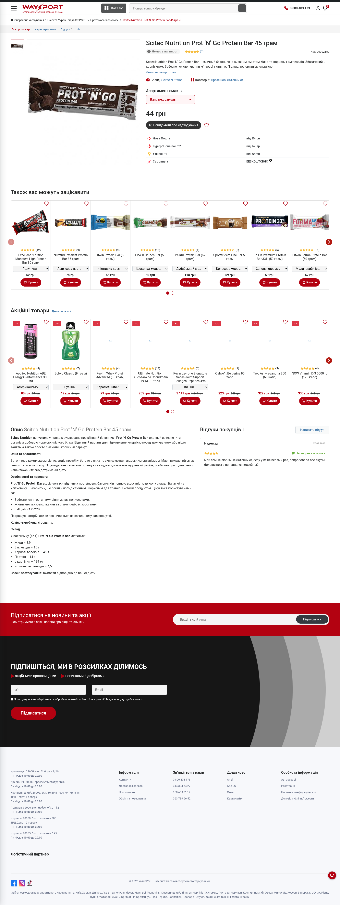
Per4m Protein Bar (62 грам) (190, 257)
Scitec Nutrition (172, 80)
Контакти (125, 779)
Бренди (232, 785)
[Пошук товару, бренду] (242, 8)
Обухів (200, 896)
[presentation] (11, 242)
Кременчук (143, 896)
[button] (13, 8)
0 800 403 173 (300, 8)
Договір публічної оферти (297, 798)
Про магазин (127, 792)
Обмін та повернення (132, 798)
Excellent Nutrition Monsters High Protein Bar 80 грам (30, 258)
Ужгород (105, 896)
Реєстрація (288, 785)
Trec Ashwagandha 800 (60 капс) (269, 375)
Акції (230, 779)
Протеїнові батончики (227, 80)
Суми (316, 892)
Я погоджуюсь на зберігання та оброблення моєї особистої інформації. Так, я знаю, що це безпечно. (78, 699)
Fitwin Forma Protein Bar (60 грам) (309, 257)
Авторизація (289, 779)
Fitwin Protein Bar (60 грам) (110, 257)
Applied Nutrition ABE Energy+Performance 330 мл (30, 377)
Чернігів (198, 892)
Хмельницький (170, 892)
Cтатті (231, 792)
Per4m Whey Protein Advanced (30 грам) (110, 375)
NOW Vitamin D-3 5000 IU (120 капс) (309, 375)
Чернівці (140, 892)
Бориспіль (175, 896)
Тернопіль (153, 892)
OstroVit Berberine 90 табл (230, 375)
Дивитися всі (61, 311)
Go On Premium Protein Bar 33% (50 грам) (269, 257)
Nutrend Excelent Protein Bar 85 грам (71, 257)
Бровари (188, 896)
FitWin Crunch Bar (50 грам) (150, 257)
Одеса (269, 892)
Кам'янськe (212, 896)
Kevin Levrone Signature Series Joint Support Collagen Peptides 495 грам (190, 379)
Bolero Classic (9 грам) (71, 373)
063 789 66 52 (181, 798)
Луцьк (94, 896)
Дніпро (96, 892)
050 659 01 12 (181, 792)
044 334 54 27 (181, 785)
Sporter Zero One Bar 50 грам (230, 257)
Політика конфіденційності (298, 792)
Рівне (324, 892)
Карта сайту (235, 798)
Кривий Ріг (128, 896)
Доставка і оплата (131, 785)
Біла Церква (159, 896)
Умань (116, 896)
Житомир (211, 892)
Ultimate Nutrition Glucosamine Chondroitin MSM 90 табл (150, 377)
